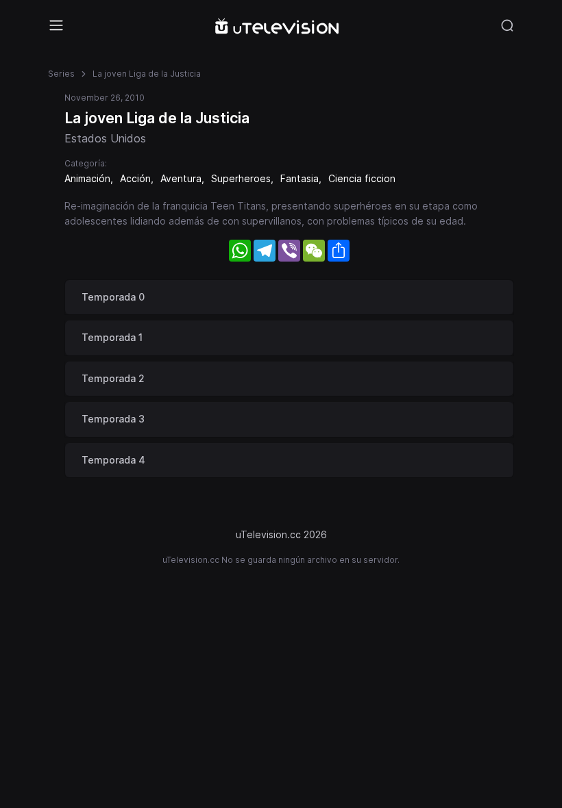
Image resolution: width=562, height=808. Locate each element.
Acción (135, 178)
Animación (87, 178)
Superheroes (241, 178)
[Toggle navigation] (56, 25)
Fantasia (299, 178)
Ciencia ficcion (361, 178)
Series (61, 73)
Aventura (180, 178)
